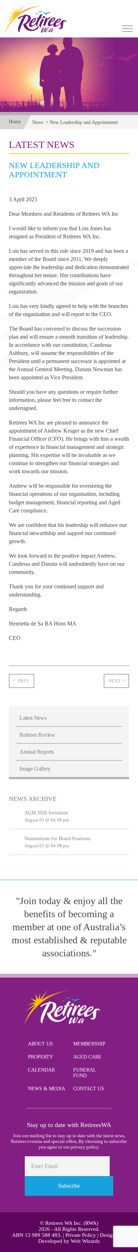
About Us (40, 1043)
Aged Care (87, 1057)
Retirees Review (37, 735)
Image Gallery (34, 769)
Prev (23, 680)
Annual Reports (36, 752)
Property (40, 1057)
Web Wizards (85, 1241)
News (37, 122)
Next (115, 680)
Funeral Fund (84, 1072)
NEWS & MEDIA (46, 1088)
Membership (89, 1043)
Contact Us (88, 1088)
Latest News (33, 718)
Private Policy (80, 1235)
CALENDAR (41, 1070)
